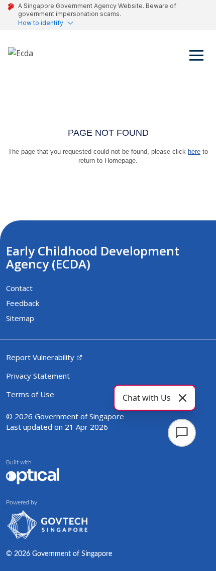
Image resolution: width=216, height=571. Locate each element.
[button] (197, 57)
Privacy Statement (38, 376)
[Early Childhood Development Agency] (20, 57)
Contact (19, 288)
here (194, 151)
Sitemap (20, 318)
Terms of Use (30, 394)
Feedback (22, 303)
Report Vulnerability (40, 357)
